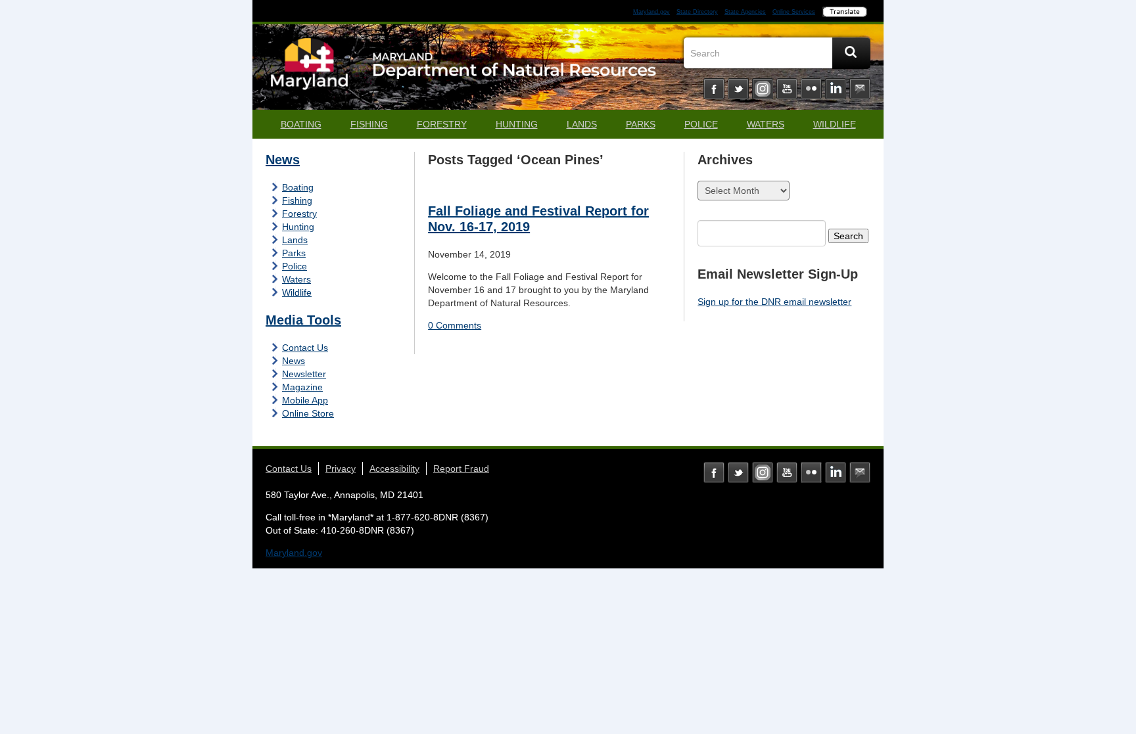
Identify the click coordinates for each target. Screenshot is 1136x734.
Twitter (738, 88)
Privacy (340, 468)
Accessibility (394, 468)
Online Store (308, 413)
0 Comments (454, 325)
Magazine (302, 387)
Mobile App (305, 400)
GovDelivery (859, 88)
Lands (582, 124)
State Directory (697, 12)
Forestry (442, 124)
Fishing (369, 124)
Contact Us (305, 347)
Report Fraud (461, 468)
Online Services (793, 12)
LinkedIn (835, 88)
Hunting (517, 124)
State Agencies (745, 12)
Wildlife (834, 124)
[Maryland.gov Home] (310, 70)
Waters (765, 124)
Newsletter (304, 374)
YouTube (786, 88)
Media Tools (303, 320)
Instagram (762, 88)
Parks (640, 124)
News (283, 159)
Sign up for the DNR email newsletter (774, 301)
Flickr (811, 88)
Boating (301, 124)
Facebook (713, 88)
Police (701, 124)
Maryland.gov (651, 12)
